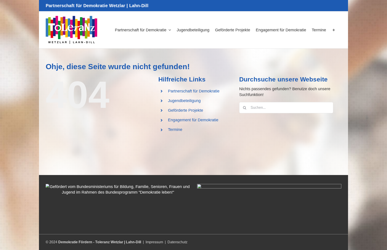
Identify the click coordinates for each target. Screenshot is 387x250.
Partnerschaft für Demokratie (193, 91)
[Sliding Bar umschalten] (334, 29)
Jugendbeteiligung (184, 100)
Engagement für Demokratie (193, 120)
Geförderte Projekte (185, 110)
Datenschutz (177, 242)
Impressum (154, 242)
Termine (175, 129)
